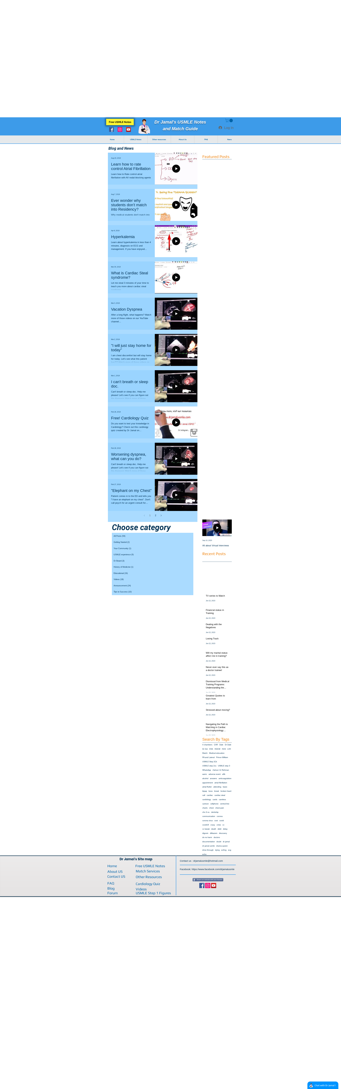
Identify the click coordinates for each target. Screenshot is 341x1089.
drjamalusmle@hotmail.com (208, 861)
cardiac (210, 795)
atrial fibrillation (220, 783)
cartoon (205, 804)
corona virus (207, 820)
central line (224, 804)
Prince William (222, 757)
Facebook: (186, 869)
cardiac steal (219, 795)
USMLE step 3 (224, 766)
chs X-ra (205, 812)
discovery (223, 833)
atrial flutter (207, 787)
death (213, 829)
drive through (208, 850)
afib (223, 774)
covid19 (205, 825)
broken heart (226, 791)
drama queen (222, 846)
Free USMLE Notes (150, 866)
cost (216, 820)
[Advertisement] (80, 18)
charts (205, 808)
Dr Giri (205, 749)
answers (213, 778)
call (203, 795)
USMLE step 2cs (209, 766)
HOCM (217, 749)
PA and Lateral (208, 757)
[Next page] (161, 515)
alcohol (205, 778)
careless (222, 799)
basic (225, 787)
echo (204, 854)
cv (223, 825)
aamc (204, 774)
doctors (217, 837)
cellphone (214, 804)
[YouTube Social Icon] (128, 129)
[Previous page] (144, 515)
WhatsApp (206, 770)
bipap (204, 791)
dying (217, 850)
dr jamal (226, 842)
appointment (207, 783)
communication (208, 816)
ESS (211, 749)
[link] (229, 120)
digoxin (205, 833)
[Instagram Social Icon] (120, 129)
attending (217, 787)
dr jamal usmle (208, 846)
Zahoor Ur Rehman (221, 770)
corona (220, 816)
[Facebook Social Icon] (111, 129)
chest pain (219, 808)
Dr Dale (228, 745)
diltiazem (213, 833)
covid (221, 820)
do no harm (207, 837)
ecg (229, 850)
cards (215, 799)
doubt (218, 842)
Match (205, 753)
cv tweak (206, 829)
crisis (219, 825)
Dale (221, 745)
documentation (208, 842)
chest (211, 808)
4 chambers (207, 745)
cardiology (206, 799)
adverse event (215, 774)
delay (225, 829)
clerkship (214, 812)
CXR (216, 745)
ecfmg (223, 850)
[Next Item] (227, 528)
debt (219, 829)
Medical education (216, 753)
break (216, 791)
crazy (212, 825)
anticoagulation (225, 778)
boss (211, 791)
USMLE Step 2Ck (209, 762)
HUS (224, 749)
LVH (229, 749)
